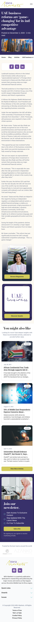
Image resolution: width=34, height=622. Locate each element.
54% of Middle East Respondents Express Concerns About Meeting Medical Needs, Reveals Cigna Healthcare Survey (17, 411)
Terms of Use (17, 610)
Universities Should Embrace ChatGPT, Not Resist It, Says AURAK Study (15, 453)
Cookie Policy (17, 615)
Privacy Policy (17, 618)
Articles (16, 57)
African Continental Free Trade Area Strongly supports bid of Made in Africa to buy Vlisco (16, 368)
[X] (17, 67)
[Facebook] (11, 67)
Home (3, 57)
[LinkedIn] (22, 67)
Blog (10, 57)
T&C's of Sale (17, 613)
